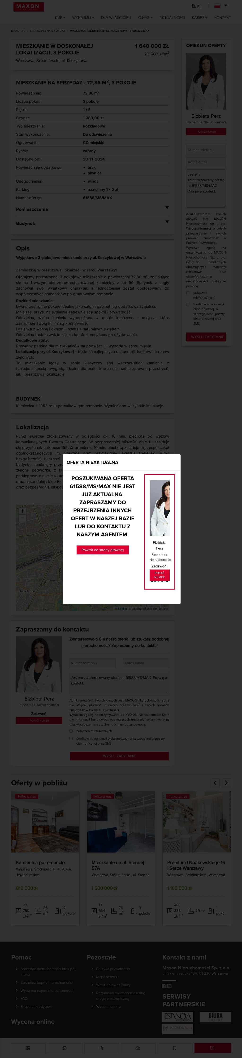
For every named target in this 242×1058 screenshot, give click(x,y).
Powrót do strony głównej (103, 550)
